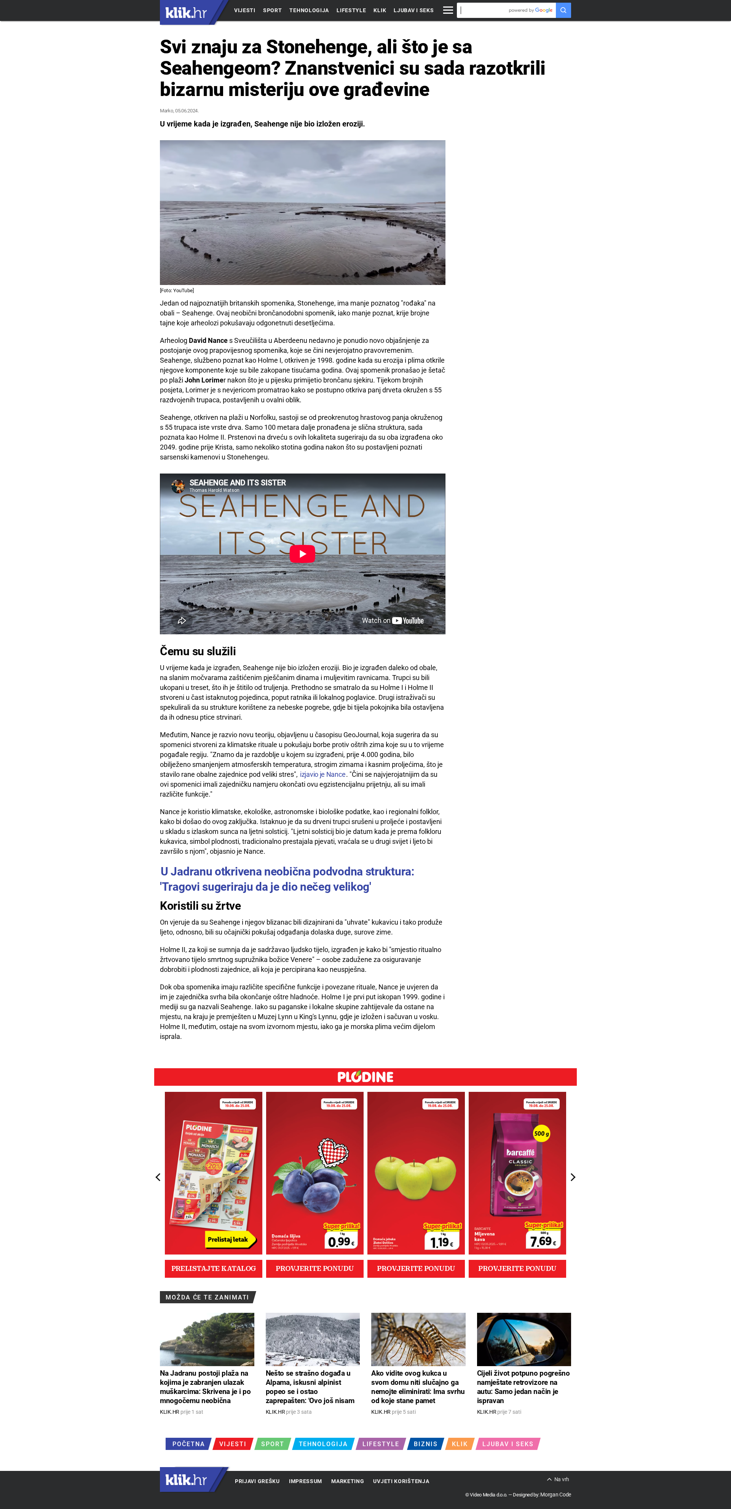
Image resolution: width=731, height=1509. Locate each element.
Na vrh (561, 1479)
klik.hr (186, 12)
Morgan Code (555, 1494)
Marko (166, 111)
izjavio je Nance (322, 774)
